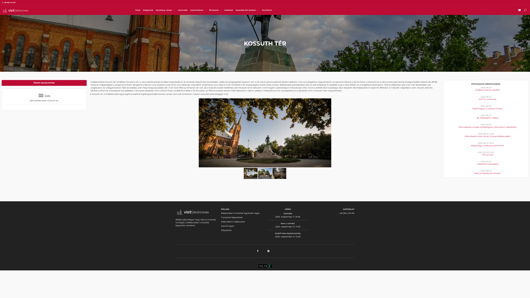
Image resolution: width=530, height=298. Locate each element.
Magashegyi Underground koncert (487, 145)
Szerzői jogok (227, 226)
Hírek (137, 10)
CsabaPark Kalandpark (487, 164)
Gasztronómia (197, 10)
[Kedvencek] (519, 10)
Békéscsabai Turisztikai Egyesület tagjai (240, 213)
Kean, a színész (288, 223)
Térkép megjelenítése (44, 83)
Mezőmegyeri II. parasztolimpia (487, 108)
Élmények (214, 10)
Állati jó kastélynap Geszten (487, 173)
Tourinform (267, 10)
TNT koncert (487, 155)
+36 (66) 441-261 (346, 213)
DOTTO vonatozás (487, 99)
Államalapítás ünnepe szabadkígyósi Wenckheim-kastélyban (488, 127)
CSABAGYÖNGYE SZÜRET (487, 90)
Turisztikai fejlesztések (232, 217)
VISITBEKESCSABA (15, 10)
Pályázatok (226, 230)
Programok (148, 10)
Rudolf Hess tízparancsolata (288, 233)
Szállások (228, 10)
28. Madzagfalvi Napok (487, 118)
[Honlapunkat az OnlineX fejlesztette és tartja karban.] (265, 266)
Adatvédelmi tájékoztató (233, 221)
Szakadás (287, 213)
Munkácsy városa (164, 10)
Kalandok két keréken (246, 10)
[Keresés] (525, 10)
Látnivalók (183, 10)
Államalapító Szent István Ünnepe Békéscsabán (487, 136)
